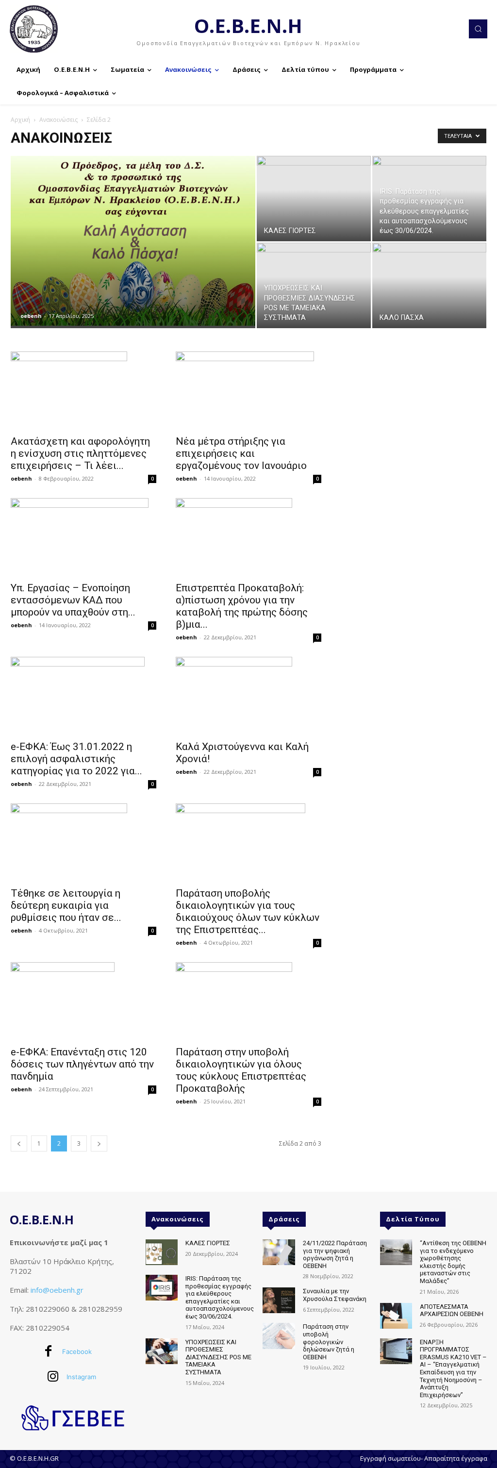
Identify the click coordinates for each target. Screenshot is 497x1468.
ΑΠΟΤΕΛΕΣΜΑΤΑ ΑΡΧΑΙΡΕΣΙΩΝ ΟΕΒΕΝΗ (451, 1310)
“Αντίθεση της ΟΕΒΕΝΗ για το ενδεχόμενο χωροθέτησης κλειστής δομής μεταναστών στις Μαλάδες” (453, 1261)
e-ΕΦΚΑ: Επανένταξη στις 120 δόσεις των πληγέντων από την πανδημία (82, 1064)
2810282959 (100, 1309)
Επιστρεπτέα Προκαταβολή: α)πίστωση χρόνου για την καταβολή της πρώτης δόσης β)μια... (242, 606)
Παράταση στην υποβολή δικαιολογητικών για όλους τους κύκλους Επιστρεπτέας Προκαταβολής (241, 1070)
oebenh (31, 315)
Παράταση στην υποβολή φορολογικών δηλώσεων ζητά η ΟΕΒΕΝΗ (328, 1341)
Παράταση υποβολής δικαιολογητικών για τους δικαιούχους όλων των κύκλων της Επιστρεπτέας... (247, 911)
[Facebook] (48, 1352)
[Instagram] (53, 1377)
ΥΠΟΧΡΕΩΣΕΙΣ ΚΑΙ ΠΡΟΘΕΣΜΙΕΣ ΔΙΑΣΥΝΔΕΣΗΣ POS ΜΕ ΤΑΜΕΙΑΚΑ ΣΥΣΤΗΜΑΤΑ (218, 1357)
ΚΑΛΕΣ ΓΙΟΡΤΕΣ (207, 1243)
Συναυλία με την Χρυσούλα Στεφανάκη (334, 1294)
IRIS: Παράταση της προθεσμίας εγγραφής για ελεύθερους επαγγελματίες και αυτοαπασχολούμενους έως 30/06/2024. (219, 1297)
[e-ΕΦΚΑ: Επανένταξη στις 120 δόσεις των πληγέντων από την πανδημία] (83, 1001)
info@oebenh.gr (57, 1290)
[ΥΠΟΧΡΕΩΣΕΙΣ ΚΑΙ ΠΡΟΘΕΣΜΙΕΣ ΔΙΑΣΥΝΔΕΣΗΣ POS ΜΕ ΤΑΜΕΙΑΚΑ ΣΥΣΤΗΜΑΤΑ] (314, 271)
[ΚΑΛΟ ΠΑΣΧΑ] (429, 294)
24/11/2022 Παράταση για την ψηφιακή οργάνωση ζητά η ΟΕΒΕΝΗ (335, 1254)
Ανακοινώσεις (58, 120)
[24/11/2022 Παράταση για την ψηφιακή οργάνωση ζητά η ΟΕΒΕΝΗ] (279, 1252)
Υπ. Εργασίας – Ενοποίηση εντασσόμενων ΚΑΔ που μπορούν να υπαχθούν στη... (73, 600)
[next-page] (99, 1143)
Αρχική (20, 120)
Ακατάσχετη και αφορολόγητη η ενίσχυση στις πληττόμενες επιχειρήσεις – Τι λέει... (80, 453)
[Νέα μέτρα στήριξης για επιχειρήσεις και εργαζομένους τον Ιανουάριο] (248, 390)
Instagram (81, 1377)
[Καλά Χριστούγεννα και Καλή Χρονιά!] (248, 695)
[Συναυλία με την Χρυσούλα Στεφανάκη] (279, 1300)
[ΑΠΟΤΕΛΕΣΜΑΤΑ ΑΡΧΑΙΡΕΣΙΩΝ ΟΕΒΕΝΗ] (396, 1316)
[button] (478, 28)
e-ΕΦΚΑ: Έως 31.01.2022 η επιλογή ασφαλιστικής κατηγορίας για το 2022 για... (76, 759)
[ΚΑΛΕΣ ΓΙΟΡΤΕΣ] (314, 198)
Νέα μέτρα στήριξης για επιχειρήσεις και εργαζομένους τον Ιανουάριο (241, 453)
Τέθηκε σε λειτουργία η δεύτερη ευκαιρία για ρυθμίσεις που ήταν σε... (66, 905)
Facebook (77, 1351)
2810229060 (47, 1309)
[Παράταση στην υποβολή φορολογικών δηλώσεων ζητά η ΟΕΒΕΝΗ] (279, 1336)
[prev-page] (19, 1143)
